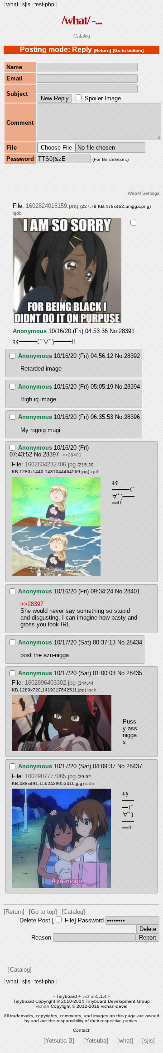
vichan (89, 996)
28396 (132, 417)
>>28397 (31, 604)
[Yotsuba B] (58, 1040)
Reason (41, 937)
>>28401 (72, 454)
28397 (51, 454)
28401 (132, 591)
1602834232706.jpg (50, 464)
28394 (132, 386)
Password (91, 920)
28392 (132, 356)
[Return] (102, 50)
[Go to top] (43, 911)
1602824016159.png (52, 205)
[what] (125, 1040)
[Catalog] (73, 911)
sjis (26, 4)
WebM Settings (143, 193)
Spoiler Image (103, 98)
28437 (134, 766)
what (12, 4)
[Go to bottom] (128, 50)
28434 (134, 642)
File (69, 920)
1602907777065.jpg (50, 776)
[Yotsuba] (95, 1040)
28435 (134, 673)
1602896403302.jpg (50, 682)
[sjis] (148, 1040)
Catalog (81, 35)
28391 (126, 331)
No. (114, 331)
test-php (44, 4)
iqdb (17, 213)
